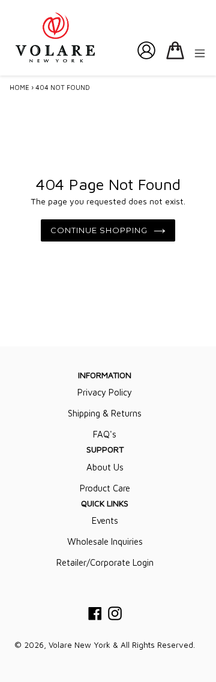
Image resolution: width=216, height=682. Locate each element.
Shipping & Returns (105, 413)
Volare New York (79, 645)
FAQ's (104, 434)
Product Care (105, 488)
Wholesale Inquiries (105, 541)
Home (19, 87)
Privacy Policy (104, 392)
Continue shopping (99, 230)
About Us (105, 467)
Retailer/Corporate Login (105, 562)
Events (105, 520)
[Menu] (200, 52)
